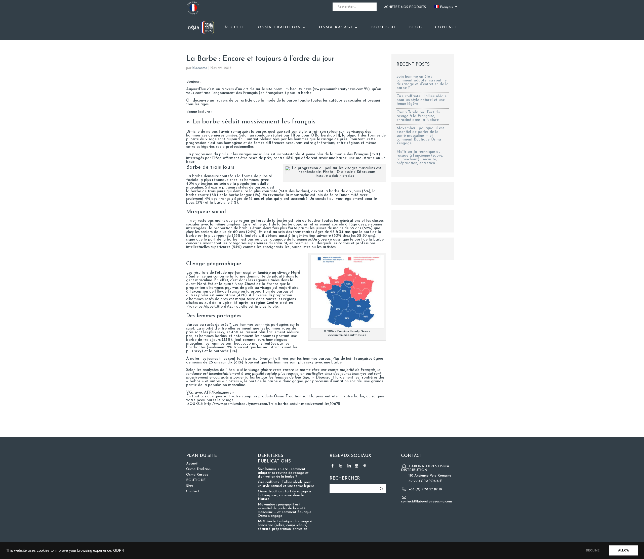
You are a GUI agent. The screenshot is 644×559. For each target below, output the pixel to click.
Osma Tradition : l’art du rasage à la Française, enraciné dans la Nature (418, 116)
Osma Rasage (336, 27)
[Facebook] (333, 466)
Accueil (234, 27)
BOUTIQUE (384, 27)
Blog (415, 27)
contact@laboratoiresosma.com (426, 501)
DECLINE (592, 550)
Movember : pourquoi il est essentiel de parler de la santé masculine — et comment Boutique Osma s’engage (420, 135)
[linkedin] (349, 466)
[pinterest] (365, 466)
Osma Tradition (279, 27)
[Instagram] (357, 466)
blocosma (199, 68)
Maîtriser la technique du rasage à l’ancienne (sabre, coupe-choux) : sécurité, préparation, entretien (419, 157)
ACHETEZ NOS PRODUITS (405, 7)
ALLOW (623, 550)
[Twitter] (341, 466)
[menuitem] (446, 8)
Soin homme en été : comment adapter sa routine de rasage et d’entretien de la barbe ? (422, 82)
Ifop (296, 135)
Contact (446, 27)
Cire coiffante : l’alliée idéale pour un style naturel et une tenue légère (421, 100)
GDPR (118, 550)
